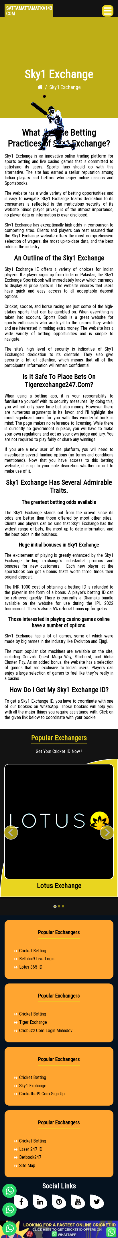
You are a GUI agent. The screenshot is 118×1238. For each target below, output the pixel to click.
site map (27, 1165)
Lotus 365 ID (30, 967)
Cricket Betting (32, 950)
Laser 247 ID (30, 1149)
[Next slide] (107, 832)
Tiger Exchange (33, 1022)
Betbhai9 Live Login (36, 958)
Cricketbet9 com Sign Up (42, 1093)
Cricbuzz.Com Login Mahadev (45, 1030)
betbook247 (30, 1157)
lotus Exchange (59, 886)
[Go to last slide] (11, 832)
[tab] (54, 906)
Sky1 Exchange (32, 1085)
